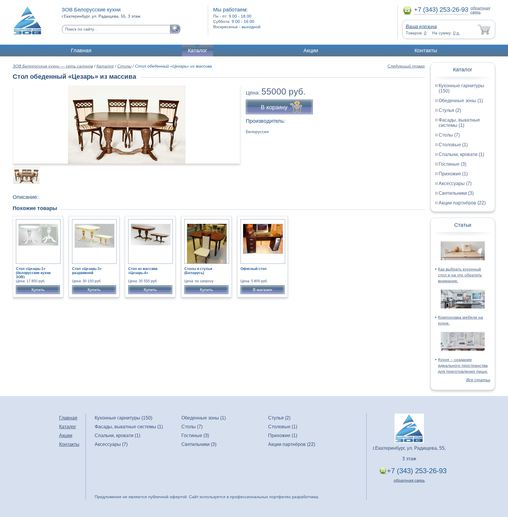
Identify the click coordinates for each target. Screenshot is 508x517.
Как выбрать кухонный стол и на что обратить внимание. (460, 275)
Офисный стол (253, 269)
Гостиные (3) (452, 164)
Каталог (197, 50)
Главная (81, 50)
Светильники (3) (456, 193)
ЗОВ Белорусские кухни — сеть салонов (53, 66)
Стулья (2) (450, 110)
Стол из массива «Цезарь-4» (143, 271)
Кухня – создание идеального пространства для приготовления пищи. (463, 365)
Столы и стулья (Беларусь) (198, 271)
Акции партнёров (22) (462, 202)
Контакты (426, 50)
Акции (310, 50)
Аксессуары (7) (455, 183)
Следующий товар (406, 66)
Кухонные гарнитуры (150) (123, 417)
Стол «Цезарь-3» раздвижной (87, 271)
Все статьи (478, 379)
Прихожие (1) (453, 173)
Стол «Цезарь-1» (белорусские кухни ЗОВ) (33, 273)
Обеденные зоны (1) (461, 100)
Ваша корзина (421, 26)
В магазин (262, 289)
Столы (124, 66)
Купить (37, 289)
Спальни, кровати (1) (461, 154)
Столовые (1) (453, 144)
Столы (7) (449, 134)
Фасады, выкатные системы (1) (459, 123)
